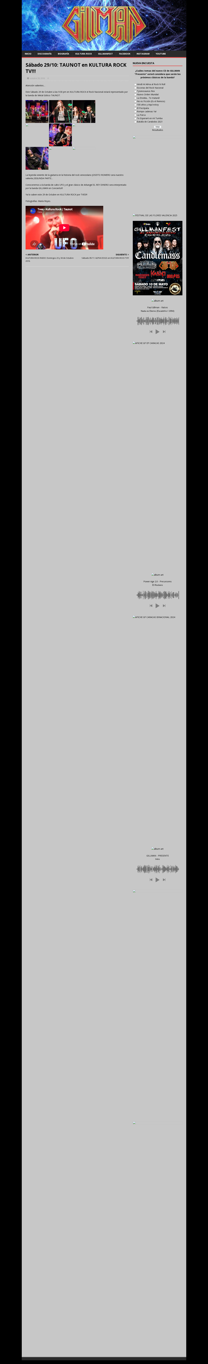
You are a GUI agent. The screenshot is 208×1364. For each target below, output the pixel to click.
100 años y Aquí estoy (148, 104)
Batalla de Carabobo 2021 (150, 121)
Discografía (45, 53)
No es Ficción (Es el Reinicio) (151, 101)
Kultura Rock (83, 53)
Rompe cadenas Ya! (146, 111)
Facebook (124, 53)
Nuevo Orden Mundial (148, 94)
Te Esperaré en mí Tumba (149, 118)
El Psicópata (143, 108)
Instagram (143, 53)
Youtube (161, 53)
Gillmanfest (105, 53)
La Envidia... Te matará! (148, 97)
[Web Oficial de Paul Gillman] (104, 48)
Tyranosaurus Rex (146, 91)
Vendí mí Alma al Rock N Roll (151, 84)
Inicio (28, 53)
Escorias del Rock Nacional (150, 87)
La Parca (141, 114)
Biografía (63, 53)
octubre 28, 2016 (37, 78)
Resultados (157, 130)
